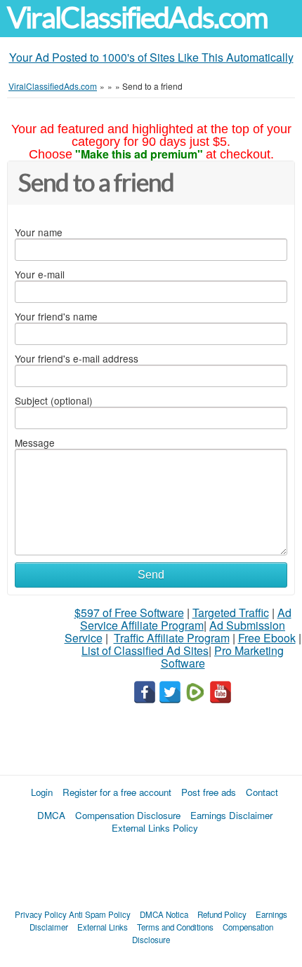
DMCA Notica (164, 914)
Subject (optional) (54, 400)
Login (42, 792)
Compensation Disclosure (127, 815)
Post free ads (208, 792)
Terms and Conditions (175, 927)
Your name (39, 232)
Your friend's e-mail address (76, 358)
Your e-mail (40, 274)
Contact (262, 792)
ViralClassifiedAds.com (137, 18)
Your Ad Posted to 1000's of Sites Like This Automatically (151, 57)
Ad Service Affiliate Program (185, 618)
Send (151, 575)
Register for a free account (117, 792)
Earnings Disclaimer (231, 815)
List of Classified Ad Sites (145, 650)
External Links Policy (155, 827)
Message (35, 442)
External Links (102, 927)
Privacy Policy (41, 914)
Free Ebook (267, 638)
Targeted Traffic (230, 612)
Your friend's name (56, 316)
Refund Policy (222, 914)
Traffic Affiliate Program (172, 638)
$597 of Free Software (129, 612)
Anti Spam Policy (100, 914)
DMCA (51, 815)
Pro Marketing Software (222, 656)
